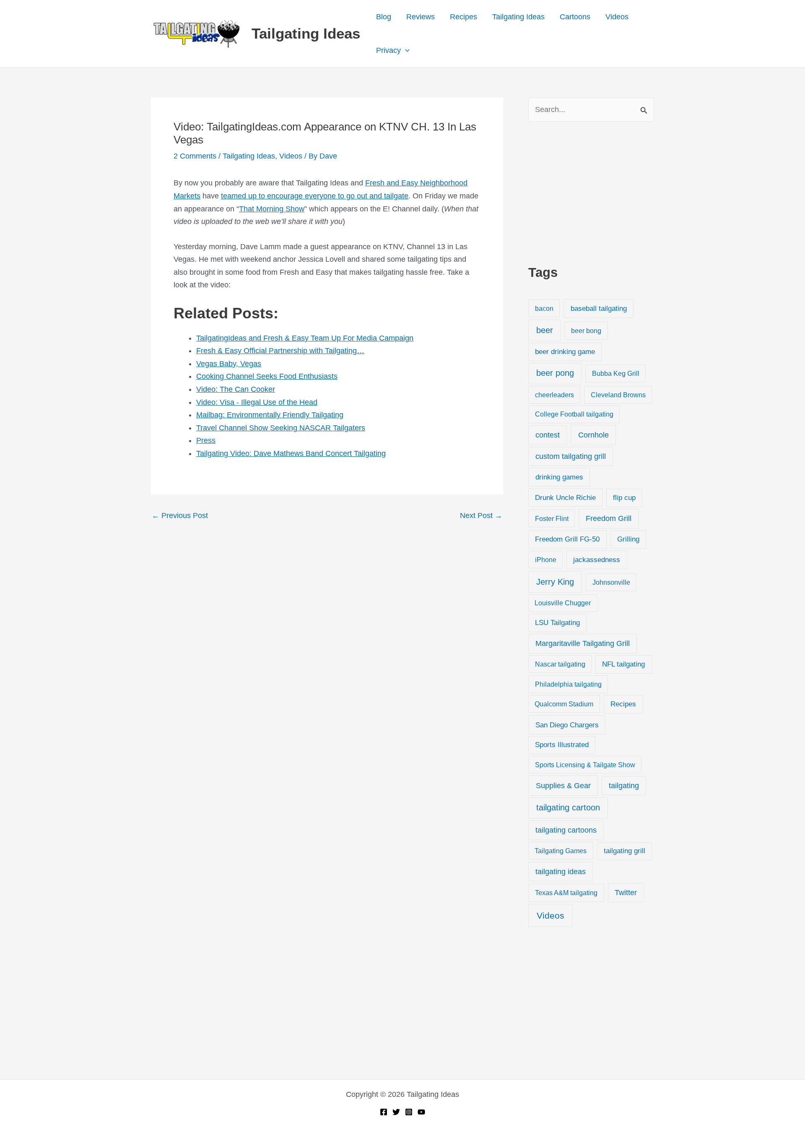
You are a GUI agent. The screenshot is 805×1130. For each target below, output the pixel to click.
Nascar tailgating (560, 664)
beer (544, 330)
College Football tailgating (574, 414)
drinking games (559, 477)
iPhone (545, 559)
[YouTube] (421, 1112)
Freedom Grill (608, 518)
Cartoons (575, 17)
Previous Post (180, 515)
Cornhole (593, 434)
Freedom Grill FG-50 (567, 539)
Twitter (626, 892)
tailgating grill (624, 851)
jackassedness (596, 560)
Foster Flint (552, 518)
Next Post (481, 515)
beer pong (555, 373)
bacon (544, 308)
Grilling (628, 539)
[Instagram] (409, 1112)
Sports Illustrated (562, 745)
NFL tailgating (623, 664)
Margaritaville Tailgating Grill (582, 643)
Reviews (420, 17)
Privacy (388, 50)
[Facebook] (383, 1112)
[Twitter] (396, 1112)
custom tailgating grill (570, 456)
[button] (405, 50)
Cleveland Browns (618, 394)
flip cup (624, 498)
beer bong (586, 330)
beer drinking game (565, 352)
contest (547, 435)
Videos (616, 17)
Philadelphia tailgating (568, 684)
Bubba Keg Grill (615, 373)
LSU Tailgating (557, 623)
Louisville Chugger (563, 603)
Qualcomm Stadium (564, 704)
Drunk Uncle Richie (565, 498)
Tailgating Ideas (306, 33)
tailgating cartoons (566, 830)
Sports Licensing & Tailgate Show (585, 764)
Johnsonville (611, 582)
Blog (383, 17)
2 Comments (195, 156)
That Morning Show (271, 209)
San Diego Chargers (567, 725)
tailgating (624, 785)
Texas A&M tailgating (566, 892)
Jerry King (555, 581)
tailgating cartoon (568, 807)
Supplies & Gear (563, 785)
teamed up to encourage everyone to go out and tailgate (314, 196)
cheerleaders (554, 394)
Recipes (463, 17)
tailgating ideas (560, 871)
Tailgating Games (561, 850)
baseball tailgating (599, 308)
